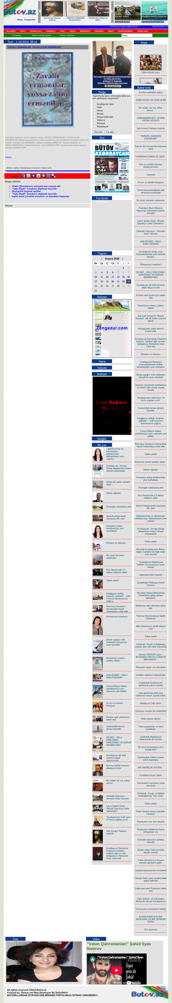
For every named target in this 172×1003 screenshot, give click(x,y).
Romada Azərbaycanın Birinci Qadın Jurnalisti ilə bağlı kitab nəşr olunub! (150, 552)
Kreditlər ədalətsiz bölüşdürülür (151, 675)
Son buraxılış (150, 929)
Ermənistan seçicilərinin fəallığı (151, 909)
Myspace (33, 176)
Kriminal (100, 123)
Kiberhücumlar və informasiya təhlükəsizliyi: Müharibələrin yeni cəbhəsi (115, 454)
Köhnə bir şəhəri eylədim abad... (150, 462)
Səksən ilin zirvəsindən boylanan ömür (151, 147)
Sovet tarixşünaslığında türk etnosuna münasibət (150, 191)
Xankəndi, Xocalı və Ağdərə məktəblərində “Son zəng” (150, 794)
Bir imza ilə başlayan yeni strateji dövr (150, 748)
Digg (43, 176)
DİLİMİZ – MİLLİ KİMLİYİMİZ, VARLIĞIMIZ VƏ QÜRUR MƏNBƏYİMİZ (118, 741)
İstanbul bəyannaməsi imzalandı (150, 870)
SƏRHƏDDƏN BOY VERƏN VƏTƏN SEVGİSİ (98, 19)
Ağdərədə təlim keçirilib (150, 575)
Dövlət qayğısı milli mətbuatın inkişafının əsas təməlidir (116, 642)
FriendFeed (49, 176)
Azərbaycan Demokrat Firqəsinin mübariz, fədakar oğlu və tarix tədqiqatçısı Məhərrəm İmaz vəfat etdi (117, 853)
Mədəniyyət (102, 126)
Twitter (28, 176)
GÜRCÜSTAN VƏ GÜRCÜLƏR (52, 19)
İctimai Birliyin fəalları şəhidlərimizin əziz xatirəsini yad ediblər (116, 688)
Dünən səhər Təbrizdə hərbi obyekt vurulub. (150, 851)
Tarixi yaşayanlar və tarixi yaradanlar (150, 727)
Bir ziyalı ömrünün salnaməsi (115, 556)
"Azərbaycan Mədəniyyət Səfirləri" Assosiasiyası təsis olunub (151, 564)
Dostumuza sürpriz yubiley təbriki (113, 27)
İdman (99, 110)
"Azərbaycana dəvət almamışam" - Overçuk (152, 17)
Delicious (54, 176)
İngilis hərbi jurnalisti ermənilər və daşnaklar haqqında (40, 196)
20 (113, 281)
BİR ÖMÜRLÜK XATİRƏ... (151, 767)
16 (128, 277)
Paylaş (8, 157)
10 (96, 277)
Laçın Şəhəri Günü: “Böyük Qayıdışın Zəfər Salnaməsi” (117, 808)
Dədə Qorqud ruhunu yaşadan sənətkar (150, 812)
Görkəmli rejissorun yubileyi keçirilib (150, 840)
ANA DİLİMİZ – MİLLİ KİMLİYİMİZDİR (116, 676)
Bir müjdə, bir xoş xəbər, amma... (75, 19)
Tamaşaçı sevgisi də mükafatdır (150, 711)
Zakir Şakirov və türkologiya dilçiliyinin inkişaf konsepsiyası (151, 900)
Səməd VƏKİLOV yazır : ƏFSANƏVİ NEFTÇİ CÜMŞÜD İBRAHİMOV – (151, 657)
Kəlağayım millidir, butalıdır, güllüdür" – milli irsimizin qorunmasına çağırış (118, 597)
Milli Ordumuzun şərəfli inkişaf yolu (150, 627)
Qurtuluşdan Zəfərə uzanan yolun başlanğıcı (151, 758)
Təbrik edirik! (112, 580)
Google (38, 176)
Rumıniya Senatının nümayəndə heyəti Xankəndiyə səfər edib (117, 609)
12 (107, 277)
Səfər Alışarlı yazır (151, 67)
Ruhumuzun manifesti (116, 616)
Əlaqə (20, 20)
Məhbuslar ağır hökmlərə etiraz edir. (151, 606)
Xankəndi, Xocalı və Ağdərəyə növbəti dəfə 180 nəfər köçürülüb (151, 645)
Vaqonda (150, 174)
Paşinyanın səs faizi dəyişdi (150, 821)
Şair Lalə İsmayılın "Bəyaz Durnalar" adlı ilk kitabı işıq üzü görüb (151, 318)
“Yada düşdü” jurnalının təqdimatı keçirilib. (34, 189)
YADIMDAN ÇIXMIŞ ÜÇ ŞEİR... (150, 156)
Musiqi (99, 113)
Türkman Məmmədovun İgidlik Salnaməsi (150, 617)
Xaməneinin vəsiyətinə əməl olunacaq (150, 784)
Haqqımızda (29, 20)
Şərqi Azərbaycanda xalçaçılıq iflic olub (116, 517)
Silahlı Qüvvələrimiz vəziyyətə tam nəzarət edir (36, 186)
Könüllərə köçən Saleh (151, 775)
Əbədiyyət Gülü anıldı (150, 703)
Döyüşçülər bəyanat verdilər (26, 191)
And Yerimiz (120, 16)
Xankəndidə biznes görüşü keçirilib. (115, 727)
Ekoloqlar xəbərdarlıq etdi (118, 506)
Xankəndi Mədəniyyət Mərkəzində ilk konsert (151, 738)
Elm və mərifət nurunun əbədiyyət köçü (117, 766)
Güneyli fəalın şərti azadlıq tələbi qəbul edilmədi (151, 879)
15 (123, 277)
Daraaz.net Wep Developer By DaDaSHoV (44, 992)
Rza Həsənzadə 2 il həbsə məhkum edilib (116, 571)
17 (96, 281)
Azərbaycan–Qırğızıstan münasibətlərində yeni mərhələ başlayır (150, 254)
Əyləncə (100, 120)
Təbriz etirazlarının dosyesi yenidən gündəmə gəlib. (151, 861)
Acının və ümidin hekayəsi (114, 704)
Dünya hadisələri (104, 117)
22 (123, 281)
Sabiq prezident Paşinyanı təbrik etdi (150, 889)
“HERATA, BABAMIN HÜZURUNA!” (150, 137)
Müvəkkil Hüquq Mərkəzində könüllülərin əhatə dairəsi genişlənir (150, 595)
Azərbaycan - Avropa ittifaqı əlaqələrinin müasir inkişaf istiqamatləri (118, 468)
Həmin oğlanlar (113, 493)
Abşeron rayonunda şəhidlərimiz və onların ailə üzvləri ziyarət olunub (150, 387)
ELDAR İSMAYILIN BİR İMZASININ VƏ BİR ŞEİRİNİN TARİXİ (151, 919)
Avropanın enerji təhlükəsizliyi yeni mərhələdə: (115, 528)
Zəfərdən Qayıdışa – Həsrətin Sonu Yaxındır (117, 797)
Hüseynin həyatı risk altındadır (151, 667)
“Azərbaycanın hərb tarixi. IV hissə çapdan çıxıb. (118, 818)
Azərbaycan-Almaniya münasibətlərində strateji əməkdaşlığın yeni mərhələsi (151, 364)
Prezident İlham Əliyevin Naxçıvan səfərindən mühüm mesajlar (151, 210)
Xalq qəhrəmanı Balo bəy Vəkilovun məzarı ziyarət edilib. (150, 694)
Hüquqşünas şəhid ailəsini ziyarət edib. (150, 329)
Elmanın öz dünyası (116, 543)
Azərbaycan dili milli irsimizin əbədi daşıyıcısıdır (116, 758)
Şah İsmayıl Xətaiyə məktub (151, 128)
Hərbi (99, 107)
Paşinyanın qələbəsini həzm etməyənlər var (150, 830)
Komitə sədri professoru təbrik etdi (150, 296)
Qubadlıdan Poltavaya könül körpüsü (150, 583)
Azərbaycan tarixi (105, 104)
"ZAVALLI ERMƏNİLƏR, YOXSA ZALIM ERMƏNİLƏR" (34, 47)
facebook (23, 176)
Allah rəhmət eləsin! (150, 719)
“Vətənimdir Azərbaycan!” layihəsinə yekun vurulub (150, 684)
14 (118, 277)
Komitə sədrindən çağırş (151, 92)
